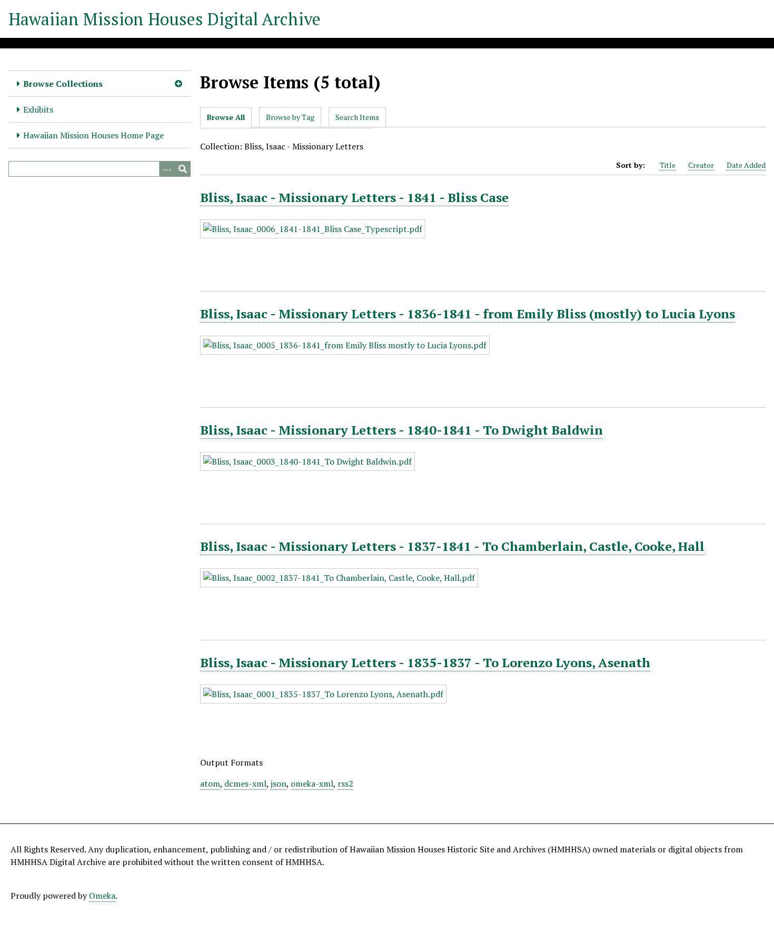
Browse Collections (63, 83)
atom (210, 783)
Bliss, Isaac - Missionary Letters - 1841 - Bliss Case (354, 197)
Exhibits (38, 109)
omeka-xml (312, 783)
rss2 (345, 783)
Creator (701, 165)
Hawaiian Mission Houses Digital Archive (164, 19)
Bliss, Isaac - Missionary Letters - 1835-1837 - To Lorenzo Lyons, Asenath (425, 662)
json (278, 783)
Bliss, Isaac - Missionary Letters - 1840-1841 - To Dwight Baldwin (401, 429)
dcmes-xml (245, 783)
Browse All (226, 117)
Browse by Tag (290, 117)
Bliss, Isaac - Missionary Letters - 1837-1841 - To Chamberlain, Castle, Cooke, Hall (452, 546)
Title (668, 165)
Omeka (102, 895)
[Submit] (183, 169)
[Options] (167, 169)
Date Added (746, 165)
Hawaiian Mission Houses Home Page (93, 135)
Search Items (357, 117)
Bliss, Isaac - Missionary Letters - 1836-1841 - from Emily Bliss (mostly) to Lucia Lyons (467, 313)
